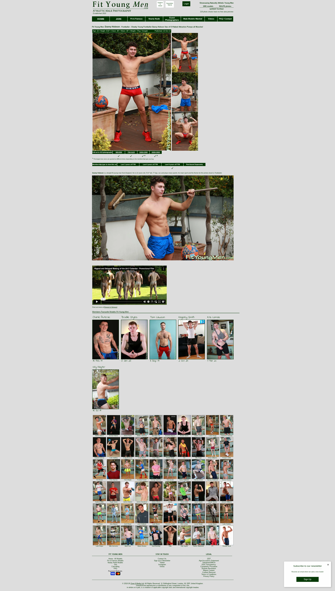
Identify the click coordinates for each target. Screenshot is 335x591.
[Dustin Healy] (170, 456)
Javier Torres (212, 502)
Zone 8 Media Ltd (137, 583)
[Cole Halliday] (113, 456)
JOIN (118, 19)
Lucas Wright (198, 524)
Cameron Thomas (226, 435)
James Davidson (141, 502)
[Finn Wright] (127, 478)
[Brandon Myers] (170, 434)
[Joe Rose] (99, 522)
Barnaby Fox (156, 435)
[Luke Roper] (99, 545)
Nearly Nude (154, 19)
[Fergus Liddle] (226, 456)
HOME (100, 19)
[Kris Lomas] (184, 522)
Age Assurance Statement (209, 561)
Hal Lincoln (170, 480)
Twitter (162, 563)
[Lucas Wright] (198, 522)
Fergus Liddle (226, 458)
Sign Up (307, 579)
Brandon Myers (170, 435)
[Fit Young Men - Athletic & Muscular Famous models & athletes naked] (120, 9)
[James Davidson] (142, 500)
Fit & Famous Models (115, 561)
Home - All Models (115, 559)
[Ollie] (170, 545)
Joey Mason (114, 524)
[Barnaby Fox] (156, 434)
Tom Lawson (157, 317)
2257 (209, 559)
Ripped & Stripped (110, 307)
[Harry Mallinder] (184, 478)
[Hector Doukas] (226, 478)
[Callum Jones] (198, 434)
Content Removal (208, 572)
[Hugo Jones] (113, 500)
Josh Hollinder (141, 524)
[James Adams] (127, 500)
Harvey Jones (198, 480)
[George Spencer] (156, 478)
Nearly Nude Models (115, 563)
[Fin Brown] (99, 478)
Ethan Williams (212, 458)
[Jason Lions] (184, 500)
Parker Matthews (198, 546)
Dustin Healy (170, 458)
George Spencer (156, 480)
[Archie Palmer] (113, 434)
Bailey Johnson (142, 435)
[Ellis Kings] (198, 456)
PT (212, 546)
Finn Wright (127, 480)
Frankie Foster (142, 480)
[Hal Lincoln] (170, 478)
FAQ (115, 568)
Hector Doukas (226, 480)
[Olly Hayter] (184, 545)
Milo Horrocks (113, 546)
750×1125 (131, 152)
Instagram (162, 565)
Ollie (170, 546)
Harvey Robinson (212, 480)
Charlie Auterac (101, 317)
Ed (184, 458)
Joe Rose (99, 524)
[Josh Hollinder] (142, 522)
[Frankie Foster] (142, 478)
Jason (170, 502)
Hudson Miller (99, 502)
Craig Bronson (127, 458)
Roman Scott (227, 546)
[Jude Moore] (156, 522)
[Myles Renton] (142, 545)
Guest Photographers (172, 19)
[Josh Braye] (127, 522)
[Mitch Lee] (127, 545)
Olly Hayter (99, 367)
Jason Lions (184, 502)
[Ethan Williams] (212, 456)
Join (115, 565)
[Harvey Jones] (198, 478)
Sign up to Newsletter (162, 561)
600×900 (119, 152)
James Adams (127, 502)
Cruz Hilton (156, 458)
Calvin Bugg (212, 435)
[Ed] (184, 456)
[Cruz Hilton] (156, 456)
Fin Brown (99, 480)
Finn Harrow (114, 480)
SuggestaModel (160, 4)
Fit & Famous (136, 19)
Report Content (208, 570)
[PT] (212, 545)
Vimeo (162, 566)
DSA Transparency (209, 565)
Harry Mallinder (184, 480)
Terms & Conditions (208, 574)
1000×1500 (143, 152)
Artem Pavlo (128, 435)
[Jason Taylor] (198, 500)
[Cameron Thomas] (226, 434)
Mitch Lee (128, 546)
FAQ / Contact (225, 19)
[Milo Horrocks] (113, 545)
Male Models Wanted (192, 19)
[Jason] (170, 500)
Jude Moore (156, 524)
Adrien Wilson (99, 435)
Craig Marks (142, 458)
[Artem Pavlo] (127, 434)
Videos (211, 19)
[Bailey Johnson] (142, 434)
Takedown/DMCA (208, 563)
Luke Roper (99, 546)
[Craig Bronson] (127, 456)
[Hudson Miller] (99, 500)
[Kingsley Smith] (170, 522)
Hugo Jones (114, 502)
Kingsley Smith (186, 317)
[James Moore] (156, 500)
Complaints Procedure (208, 566)
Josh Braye (127, 524)
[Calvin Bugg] (212, 434)
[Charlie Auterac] (99, 456)
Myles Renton (142, 546)
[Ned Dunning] (156, 545)
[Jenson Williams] (226, 500)
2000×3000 (156, 152)
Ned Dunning (156, 546)
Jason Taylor (198, 502)
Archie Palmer (113, 435)
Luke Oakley (227, 524)
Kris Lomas (213, 317)
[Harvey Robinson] (212, 478)
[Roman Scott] (226, 545)
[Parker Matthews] (198, 545)
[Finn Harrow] (113, 478)
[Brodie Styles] (184, 434)
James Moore (156, 502)
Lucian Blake (212, 524)
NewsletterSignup (169, 4)
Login (186, 4)
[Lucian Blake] (212, 522)
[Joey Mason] (113, 522)
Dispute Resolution (209, 568)
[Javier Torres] (212, 500)
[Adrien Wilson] (99, 434)
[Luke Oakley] (226, 522)
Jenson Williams (227, 502)
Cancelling (115, 566)
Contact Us (162, 559)
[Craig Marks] (142, 456)
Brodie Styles (129, 317)
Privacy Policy (208, 576)
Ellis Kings (198, 458)
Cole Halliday (114, 458)
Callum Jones (198, 435)
